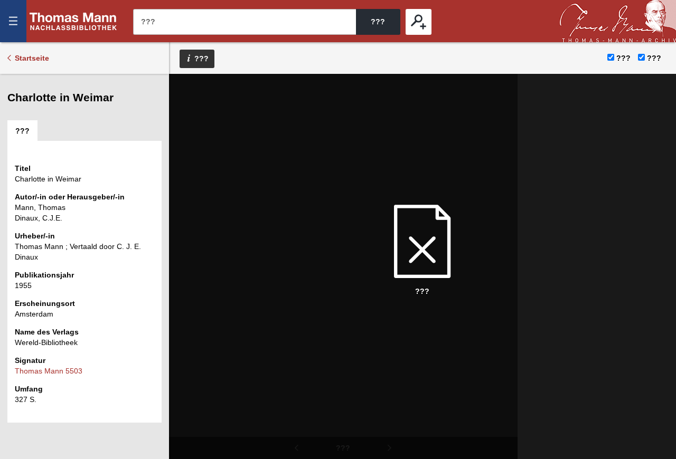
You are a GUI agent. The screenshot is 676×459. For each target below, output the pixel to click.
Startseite (32, 58)
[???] (418, 22)
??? (73, 21)
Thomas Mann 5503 (48, 371)
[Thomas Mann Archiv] (618, 21)
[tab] (22, 130)
